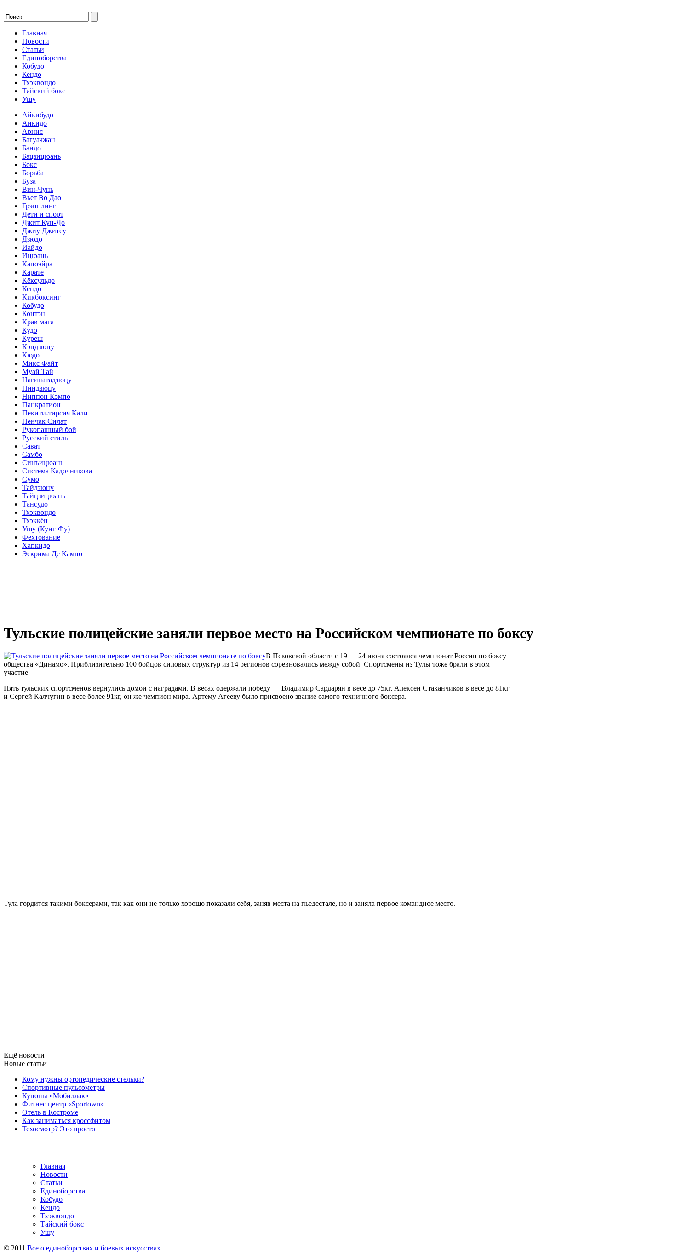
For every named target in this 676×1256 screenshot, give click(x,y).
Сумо (30, 479)
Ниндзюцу (39, 388)
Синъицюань (42, 463)
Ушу (29, 99)
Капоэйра (37, 264)
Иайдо (32, 247)
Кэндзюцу (38, 347)
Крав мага (38, 322)
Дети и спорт (42, 214)
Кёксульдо (38, 280)
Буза (29, 181)
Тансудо (35, 504)
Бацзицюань (41, 156)
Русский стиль (45, 438)
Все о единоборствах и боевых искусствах (93, 1248)
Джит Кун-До (43, 222)
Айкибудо (37, 115)
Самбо (32, 454)
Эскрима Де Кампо (52, 554)
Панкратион (41, 405)
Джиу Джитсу (44, 231)
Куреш (32, 338)
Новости (35, 41)
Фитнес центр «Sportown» (63, 1104)
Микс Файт (40, 363)
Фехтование (41, 537)
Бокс (29, 164)
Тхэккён (35, 520)
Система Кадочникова (57, 471)
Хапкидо (36, 545)
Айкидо (34, 123)
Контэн (33, 313)
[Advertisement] (50, 586)
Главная (34, 33)
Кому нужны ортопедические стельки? (83, 1079)
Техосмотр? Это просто (58, 1129)
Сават (31, 446)
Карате (33, 272)
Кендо (31, 74)
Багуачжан (38, 140)
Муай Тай (37, 371)
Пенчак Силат (44, 421)
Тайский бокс (43, 91)
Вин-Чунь (37, 189)
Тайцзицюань (43, 496)
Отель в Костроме (50, 1112)
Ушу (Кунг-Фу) (46, 529)
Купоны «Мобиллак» (55, 1096)
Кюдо (31, 355)
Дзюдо (32, 239)
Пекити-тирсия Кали (55, 413)
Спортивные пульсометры (63, 1087)
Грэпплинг (39, 206)
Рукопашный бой (49, 429)
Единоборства (44, 58)
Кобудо (33, 66)
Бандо (31, 148)
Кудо (29, 330)
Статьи (33, 49)
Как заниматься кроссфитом (66, 1120)
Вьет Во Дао (41, 198)
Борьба (33, 173)
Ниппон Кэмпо (46, 396)
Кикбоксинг (41, 297)
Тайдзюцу (38, 487)
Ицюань (35, 255)
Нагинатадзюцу (47, 380)
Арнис (32, 131)
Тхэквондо (39, 82)
